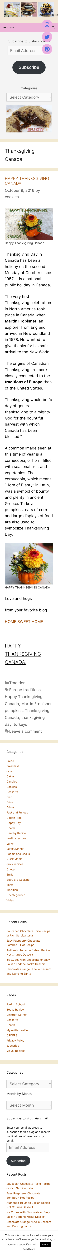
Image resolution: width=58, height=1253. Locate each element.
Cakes (10, 776)
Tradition (17, 683)
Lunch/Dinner (15, 848)
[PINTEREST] (47, 49)
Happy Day (13, 823)
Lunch (10, 843)
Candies (11, 781)
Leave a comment (25, 731)
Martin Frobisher (36, 703)
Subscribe (29, 67)
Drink (9, 802)
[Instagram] (47, 25)
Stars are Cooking (17, 879)
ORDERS (11, 1035)
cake (9, 771)
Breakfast (12, 766)
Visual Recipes (15, 1050)
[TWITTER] (47, 37)
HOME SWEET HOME (24, 621)
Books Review (15, 1009)
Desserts (12, 792)
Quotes (11, 869)
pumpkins (14, 710)
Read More (29, 1249)
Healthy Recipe (16, 833)
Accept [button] (45, 1244)
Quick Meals (14, 859)
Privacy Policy (15, 1040)
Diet (9, 797)
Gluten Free (14, 817)
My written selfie (17, 1030)
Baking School (15, 1004)
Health (10, 828)
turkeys (20, 724)
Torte (9, 884)
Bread (10, 761)
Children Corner (16, 1014)
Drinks (10, 807)
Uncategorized (15, 895)
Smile (10, 874)
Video (10, 900)
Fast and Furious (17, 812)
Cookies (11, 786)
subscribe (12, 1045)
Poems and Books (18, 853)
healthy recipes (16, 838)
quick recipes (14, 864)
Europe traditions (25, 689)
